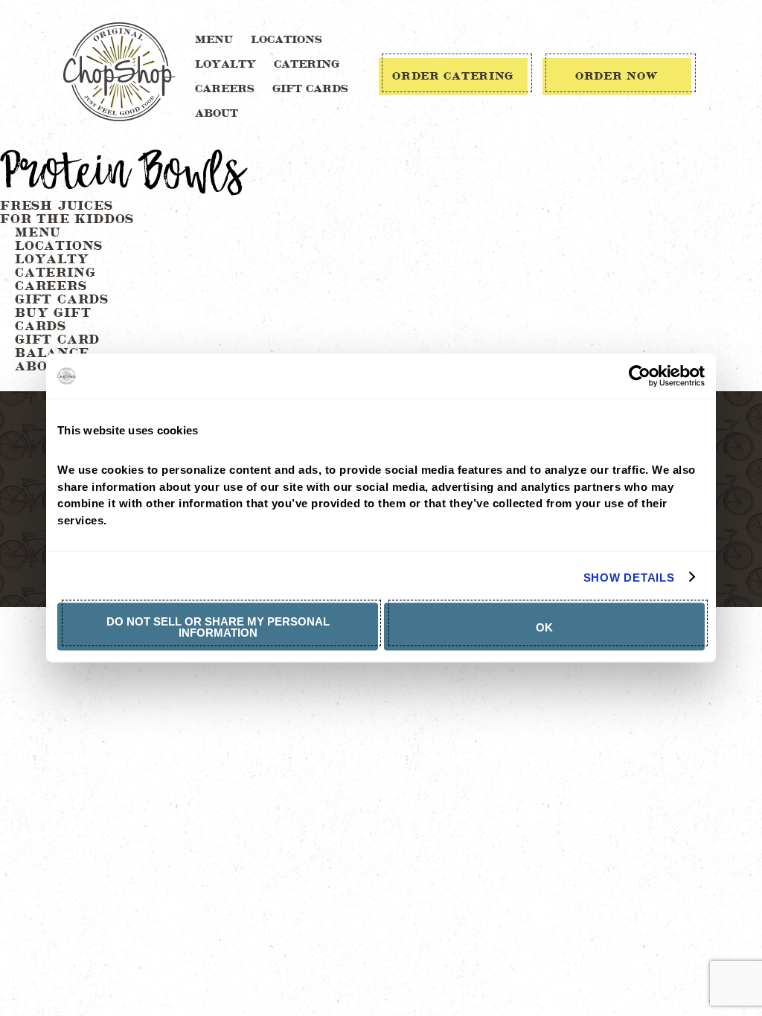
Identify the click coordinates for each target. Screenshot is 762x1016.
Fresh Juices (56, 206)
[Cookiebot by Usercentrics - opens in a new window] (639, 376)
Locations (286, 40)
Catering (306, 64)
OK (544, 626)
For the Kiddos (67, 219)
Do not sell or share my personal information (218, 627)
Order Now (616, 76)
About (216, 113)
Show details (629, 576)
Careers (224, 89)
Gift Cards (310, 89)
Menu (214, 40)
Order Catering (452, 76)
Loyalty (225, 64)
